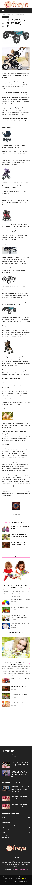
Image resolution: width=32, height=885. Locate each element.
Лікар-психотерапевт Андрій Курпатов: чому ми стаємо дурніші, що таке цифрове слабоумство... (20, 789)
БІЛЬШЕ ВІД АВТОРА (18, 522)
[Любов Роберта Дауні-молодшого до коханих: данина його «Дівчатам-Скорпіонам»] (6, 773)
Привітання (18, 878)
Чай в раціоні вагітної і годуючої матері (8, 494)
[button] (2, 10)
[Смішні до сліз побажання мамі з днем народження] (6, 806)
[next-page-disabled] (5, 551)
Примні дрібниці (22, 14)
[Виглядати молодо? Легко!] (16, 647)
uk (12, 754)
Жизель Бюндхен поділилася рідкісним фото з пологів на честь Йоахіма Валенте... (20, 764)
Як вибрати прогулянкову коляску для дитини (19, 695)
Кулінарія (5, 878)
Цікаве (4, 876)
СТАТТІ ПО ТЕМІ (6, 522)
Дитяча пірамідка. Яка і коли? (20, 600)
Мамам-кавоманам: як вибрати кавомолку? (18, 687)
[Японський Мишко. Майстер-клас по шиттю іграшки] (6, 680)
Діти (27, 876)
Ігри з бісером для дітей (23, 493)
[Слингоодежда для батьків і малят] (6, 529)
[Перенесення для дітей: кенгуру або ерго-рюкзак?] (6, 537)
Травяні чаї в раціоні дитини (20, 608)
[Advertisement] (16, 727)
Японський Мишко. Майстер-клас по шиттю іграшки (20, 679)
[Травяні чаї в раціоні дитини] (6, 610)
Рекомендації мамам (12, 14)
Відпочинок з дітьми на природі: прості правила (19, 616)
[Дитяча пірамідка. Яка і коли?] (6, 602)
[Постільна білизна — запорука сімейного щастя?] (6, 704)
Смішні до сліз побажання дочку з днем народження (19, 797)
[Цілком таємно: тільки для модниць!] (6, 626)
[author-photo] (16, 509)
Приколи (11, 878)
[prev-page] (3, 551)
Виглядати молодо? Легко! (16, 662)
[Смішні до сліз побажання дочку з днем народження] (6, 798)
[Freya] (16, 4)
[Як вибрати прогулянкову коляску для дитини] (6, 696)
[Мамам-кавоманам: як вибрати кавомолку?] (6, 545)
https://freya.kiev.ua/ (16, 514)
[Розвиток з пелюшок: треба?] (16, 570)
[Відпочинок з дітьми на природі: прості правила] (6, 618)
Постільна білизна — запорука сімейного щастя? (20, 703)
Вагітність (21, 876)
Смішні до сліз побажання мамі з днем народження (19, 805)
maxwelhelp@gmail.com (21, 869)
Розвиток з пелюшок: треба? (16, 585)
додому (3, 14)
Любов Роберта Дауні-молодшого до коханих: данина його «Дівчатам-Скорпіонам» (19, 773)
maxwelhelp (6, 29)
